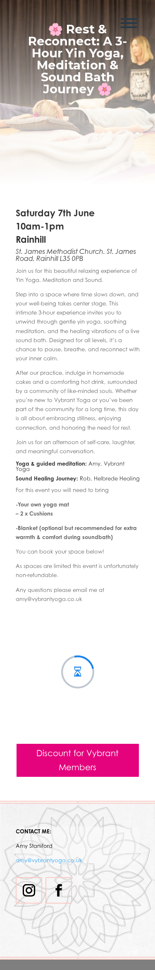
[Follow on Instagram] (29, 890)
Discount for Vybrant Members (77, 760)
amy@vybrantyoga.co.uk (49, 860)
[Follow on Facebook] (58, 890)
